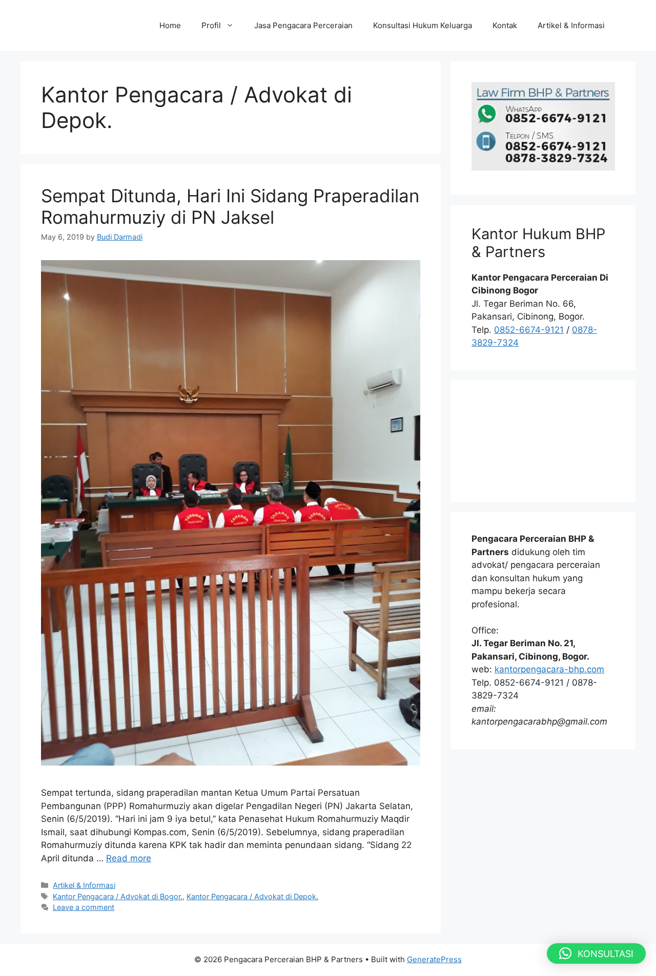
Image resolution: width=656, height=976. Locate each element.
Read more (128, 858)
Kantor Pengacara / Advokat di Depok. (252, 896)
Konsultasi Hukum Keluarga (422, 25)
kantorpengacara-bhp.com (549, 669)
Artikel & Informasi (571, 25)
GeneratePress (434, 959)
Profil (211, 25)
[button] (596, 953)
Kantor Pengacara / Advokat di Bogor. (117, 896)
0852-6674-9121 (529, 330)
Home (170, 25)
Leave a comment (83, 907)
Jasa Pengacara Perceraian (303, 25)
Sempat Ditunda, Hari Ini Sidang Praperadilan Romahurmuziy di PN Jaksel (230, 206)
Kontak (505, 25)
